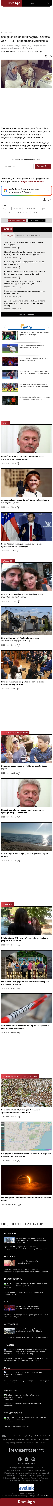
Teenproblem (13, 1413)
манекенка (30, 209)
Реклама (39, 1468)
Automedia (11, 1324)
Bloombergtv (13, 1279)
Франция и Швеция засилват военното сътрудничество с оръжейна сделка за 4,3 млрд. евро (25, 1248)
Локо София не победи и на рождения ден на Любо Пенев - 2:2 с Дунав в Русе (34, 372)
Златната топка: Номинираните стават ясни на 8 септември (34, 359)
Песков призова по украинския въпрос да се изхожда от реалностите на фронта (24, 253)
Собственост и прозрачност (19, 1475)
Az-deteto (46, 1439)
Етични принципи (38, 1473)
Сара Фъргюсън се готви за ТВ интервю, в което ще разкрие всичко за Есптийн (24, 272)
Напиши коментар (16, 220)
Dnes (16, 1436)
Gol (6, 1301)
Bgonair (9, 1256)
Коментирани (34, 236)
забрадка (7, 212)
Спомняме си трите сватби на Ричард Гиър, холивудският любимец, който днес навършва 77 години (31, 1352)
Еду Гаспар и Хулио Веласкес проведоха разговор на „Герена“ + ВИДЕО (34, 398)
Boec (33, 1443)
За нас (12, 1468)
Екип (18, 1468)
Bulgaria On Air (34, 1436)
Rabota (40, 1439)
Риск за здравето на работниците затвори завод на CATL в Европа (30, 1330)
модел (5, 209)
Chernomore (20, 1443)
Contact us (47, 1496)
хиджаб (43, 209)
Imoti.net (33, 1439)
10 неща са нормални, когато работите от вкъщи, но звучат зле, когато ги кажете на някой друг (26, 1359)
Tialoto (9, 1345)
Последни (8, 236)
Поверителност (15, 1470)
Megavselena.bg (41, 1443)
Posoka (28, 1443)
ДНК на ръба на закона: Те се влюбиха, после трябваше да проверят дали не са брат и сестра (24, 303)
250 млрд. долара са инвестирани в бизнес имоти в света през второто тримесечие (31, 1240)
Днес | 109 (34, 3)
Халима (35, 212)
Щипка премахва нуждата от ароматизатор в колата (26, 1337)
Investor (10, 1233)
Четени (20, 236)
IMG (4, 1436)
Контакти (28, 1468)
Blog (7, 1443)
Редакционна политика (16, 1473)
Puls (7, 1367)
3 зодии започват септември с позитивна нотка (28, 1262)
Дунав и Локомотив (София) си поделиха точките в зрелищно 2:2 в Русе (23, 282)
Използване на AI (34, 1480)
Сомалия (17, 209)
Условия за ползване (35, 1470)
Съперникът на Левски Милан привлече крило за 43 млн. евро (34, 333)
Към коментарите (37, 220)
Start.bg (12, 1443)
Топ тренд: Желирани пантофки (17, 1426)
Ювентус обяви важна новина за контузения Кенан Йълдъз (31, 346)
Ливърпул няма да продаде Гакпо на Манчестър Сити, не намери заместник (34, 385)
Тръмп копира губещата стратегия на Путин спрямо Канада (31, 1285)
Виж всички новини (26, 314)
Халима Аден (21, 212)
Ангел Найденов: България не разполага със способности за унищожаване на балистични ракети (26, 1270)
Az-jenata (10, 1390)
